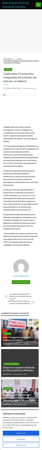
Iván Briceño (7, 374)
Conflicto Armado (11, 364)
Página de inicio (8, 59)
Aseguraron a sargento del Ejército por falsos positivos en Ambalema (19, 369)
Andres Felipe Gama (14, 88)
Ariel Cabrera (8, 344)
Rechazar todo (21, 445)
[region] (21, 430)
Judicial (19, 59)
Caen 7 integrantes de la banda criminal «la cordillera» (17, 338)
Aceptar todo (21, 433)
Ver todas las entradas (21, 282)
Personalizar (21, 439)
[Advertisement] (21, 31)
